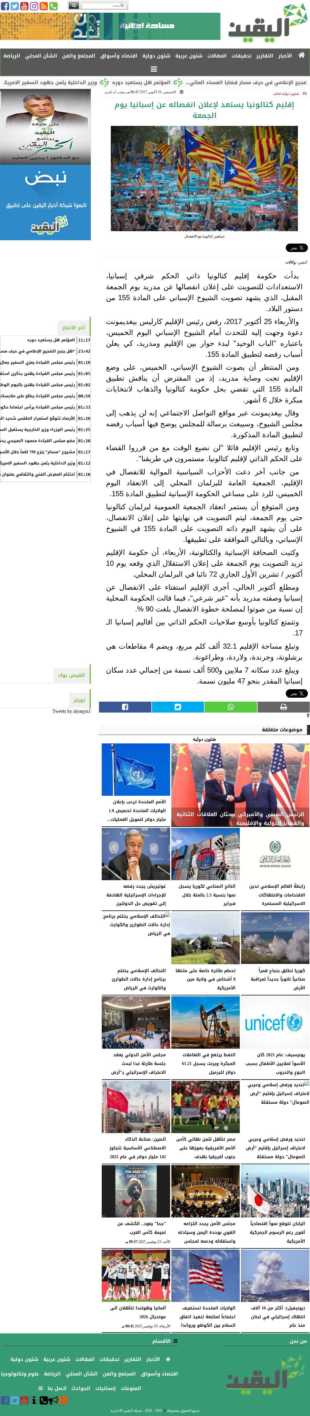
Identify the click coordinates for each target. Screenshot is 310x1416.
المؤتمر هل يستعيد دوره (175, 82)
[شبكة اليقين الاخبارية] (45, 127)
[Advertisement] (45, 278)
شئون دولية (290, 93)
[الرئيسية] (302, 55)
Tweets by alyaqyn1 (71, 711)
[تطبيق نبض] (45, 202)
